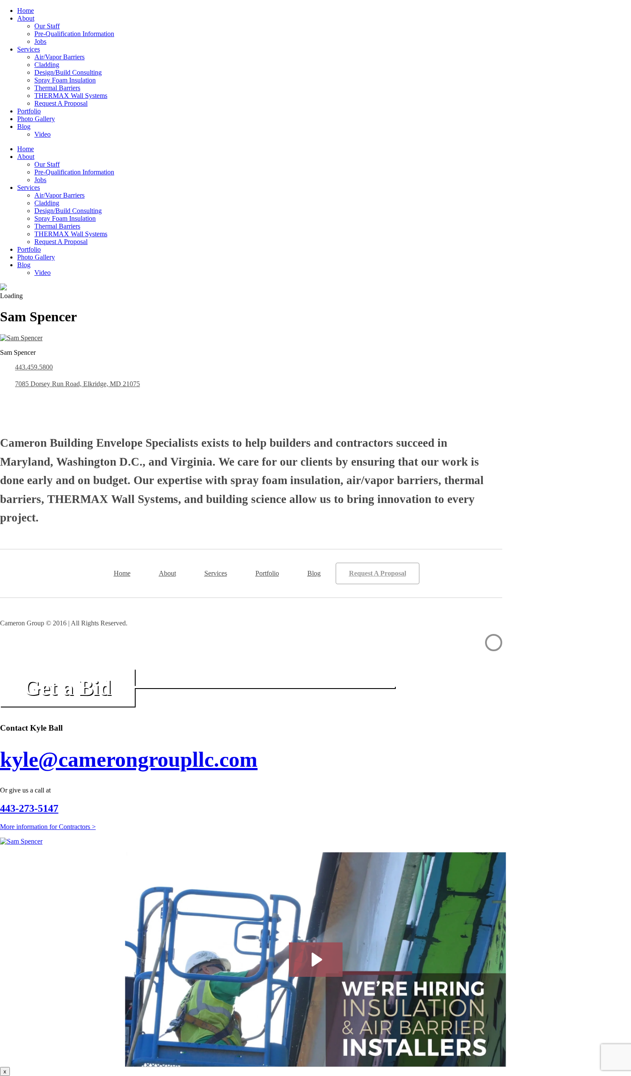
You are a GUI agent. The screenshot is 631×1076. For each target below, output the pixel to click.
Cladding (46, 64)
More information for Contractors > (48, 826)
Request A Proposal (61, 103)
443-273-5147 (29, 808)
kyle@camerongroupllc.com (129, 759)
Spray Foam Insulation (65, 80)
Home (25, 10)
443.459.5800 (34, 367)
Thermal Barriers (57, 87)
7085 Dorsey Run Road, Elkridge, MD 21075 (77, 383)
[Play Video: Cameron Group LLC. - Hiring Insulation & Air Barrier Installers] (316, 959)
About (25, 18)
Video (42, 134)
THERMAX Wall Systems (70, 95)
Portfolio (29, 111)
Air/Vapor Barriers (59, 57)
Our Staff (47, 26)
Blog (23, 126)
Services (28, 49)
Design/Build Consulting (68, 72)
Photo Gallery (36, 118)
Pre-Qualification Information (74, 33)
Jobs (40, 41)
